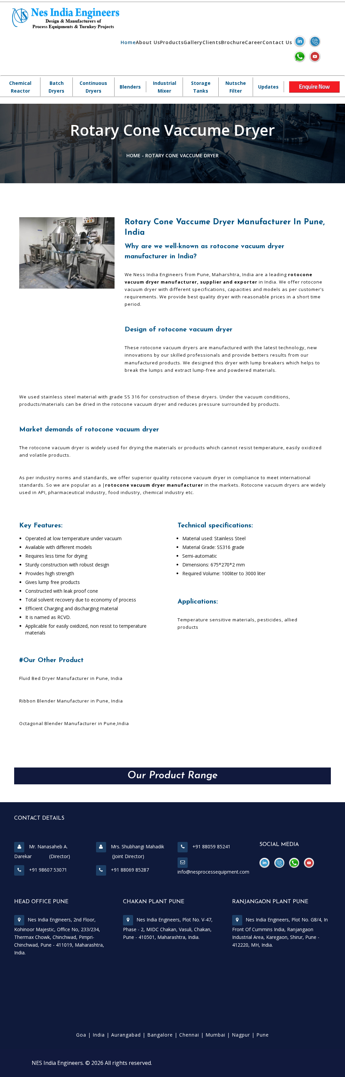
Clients (211, 42)
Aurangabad (126, 1035)
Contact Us (277, 42)
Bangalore (160, 1035)
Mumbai (215, 1035)
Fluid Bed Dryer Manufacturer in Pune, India (71, 678)
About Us (148, 42)
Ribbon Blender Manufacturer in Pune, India (71, 701)
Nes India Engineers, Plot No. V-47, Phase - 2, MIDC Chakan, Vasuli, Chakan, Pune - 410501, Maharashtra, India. (168, 928)
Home (128, 42)
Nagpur (241, 1035)
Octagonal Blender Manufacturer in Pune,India (74, 723)
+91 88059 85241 (210, 846)
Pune (262, 1035)
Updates (268, 87)
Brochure (233, 42)
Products (172, 42)
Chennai (189, 1035)
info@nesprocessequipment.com (213, 872)
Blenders (130, 87)
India (99, 1035)
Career (253, 42)
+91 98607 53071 (47, 870)
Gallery (193, 42)
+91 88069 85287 (129, 870)
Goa (81, 1035)
